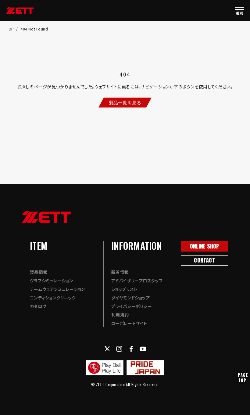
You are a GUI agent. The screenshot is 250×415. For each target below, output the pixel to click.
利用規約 (120, 315)
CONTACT (204, 260)
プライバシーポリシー (131, 306)
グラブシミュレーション (51, 280)
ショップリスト (124, 289)
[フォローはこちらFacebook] (131, 348)
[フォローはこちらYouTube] (143, 348)
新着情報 (120, 272)
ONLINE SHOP (204, 246)
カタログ (38, 306)
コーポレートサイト (129, 323)
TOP (10, 28)
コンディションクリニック (53, 298)
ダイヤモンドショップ (130, 298)
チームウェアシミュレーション (57, 289)
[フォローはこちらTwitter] (107, 348)
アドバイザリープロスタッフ (136, 280)
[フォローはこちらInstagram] (119, 348)
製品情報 (39, 272)
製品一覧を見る (125, 102)
